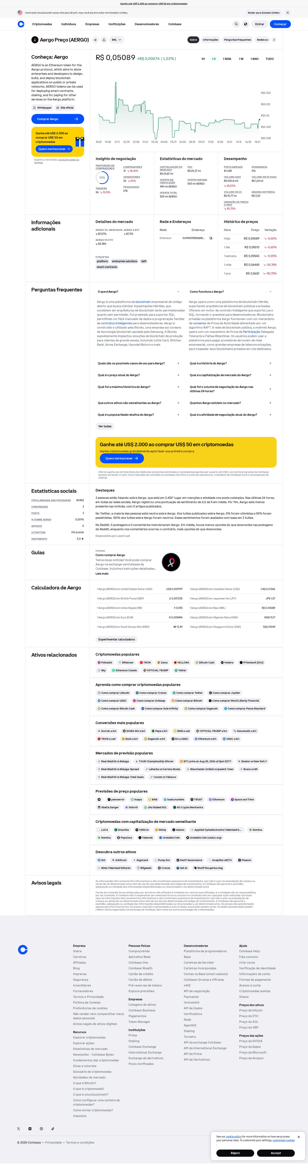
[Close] (299, 1137)
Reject (235, 1153)
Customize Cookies (284, 1140)
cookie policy (234, 1136)
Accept (276, 1153)
